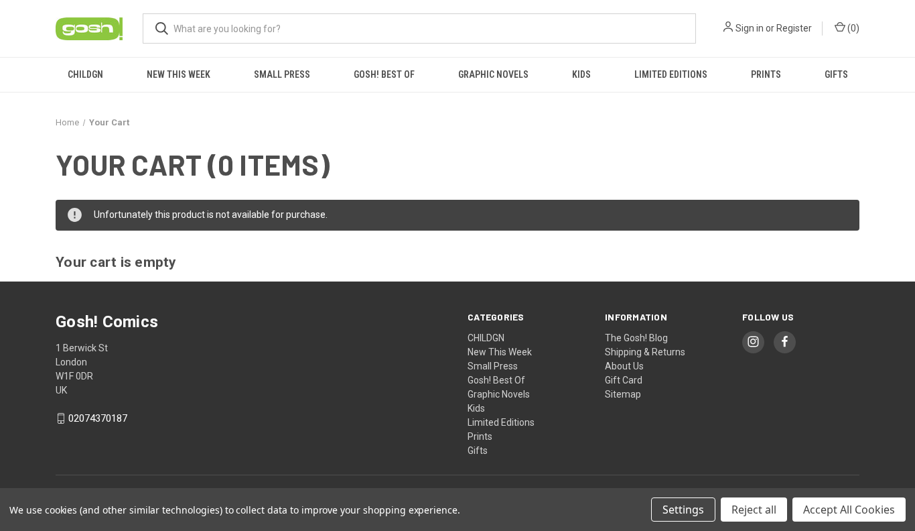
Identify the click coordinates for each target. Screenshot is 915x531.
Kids (581, 74)
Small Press (282, 74)
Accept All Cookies (849, 509)
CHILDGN (85, 74)
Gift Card (623, 380)
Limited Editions (670, 74)
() (852, 28)
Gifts (836, 74)
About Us (624, 366)
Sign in (749, 28)
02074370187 (97, 418)
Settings (683, 509)
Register (794, 28)
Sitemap (623, 394)
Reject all (753, 509)
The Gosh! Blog (636, 338)
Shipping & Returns (645, 352)
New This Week (178, 74)
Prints (766, 74)
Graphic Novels (493, 74)
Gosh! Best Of (384, 74)
